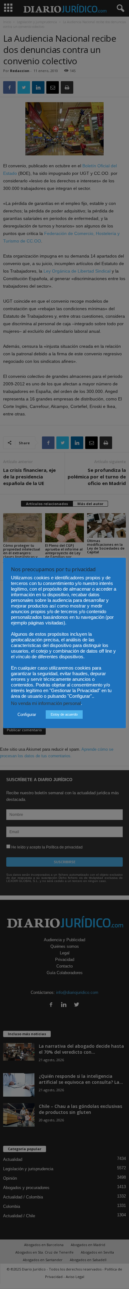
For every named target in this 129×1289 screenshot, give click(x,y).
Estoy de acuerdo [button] (64, 714)
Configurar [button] (27, 714)
